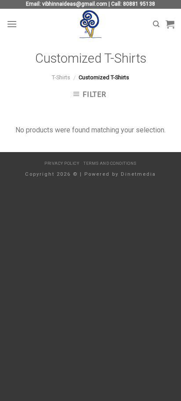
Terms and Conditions (110, 163)
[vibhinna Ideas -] (91, 24)
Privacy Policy (61, 163)
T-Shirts (61, 77)
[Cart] (170, 24)
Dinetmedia (138, 174)
